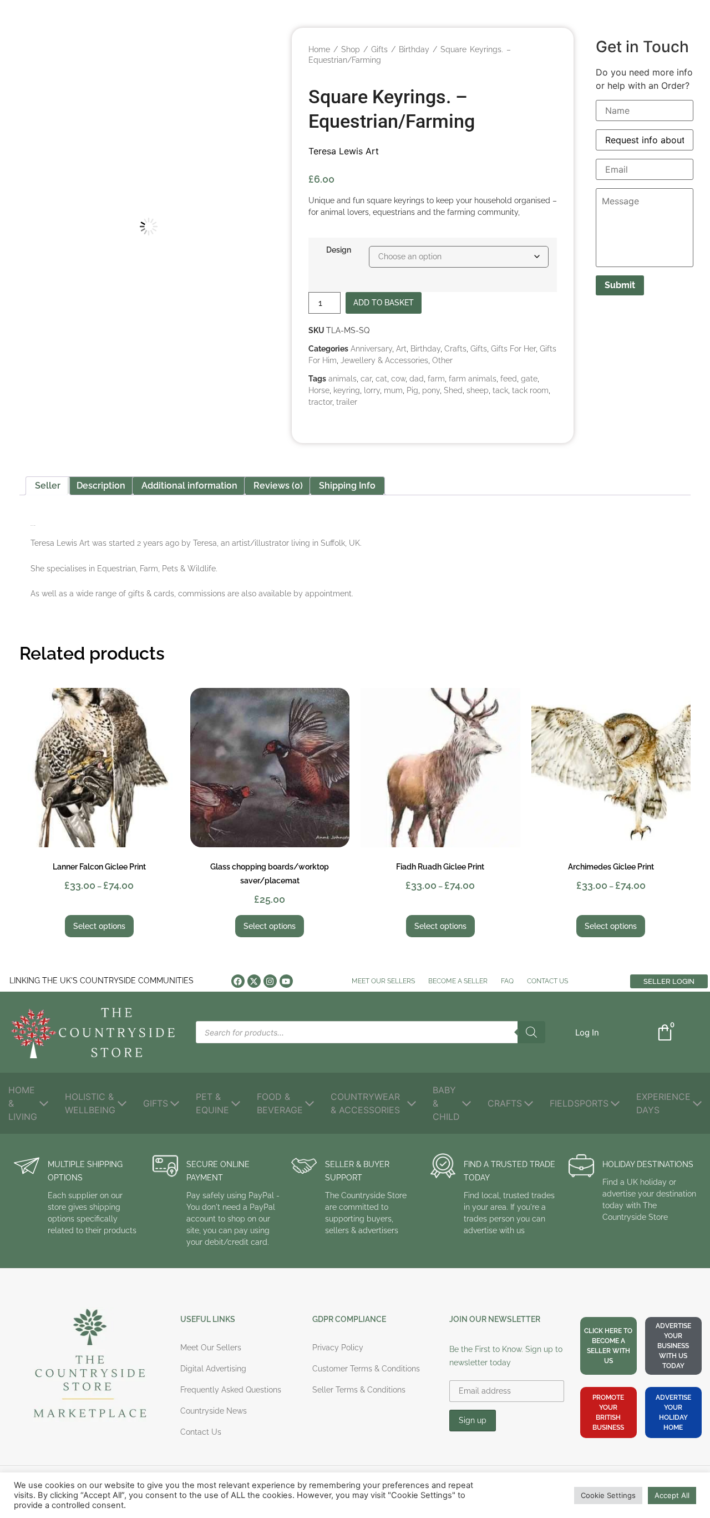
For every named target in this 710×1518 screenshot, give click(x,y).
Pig (412, 390)
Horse (318, 390)
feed (508, 378)
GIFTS (155, 1103)
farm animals (472, 378)
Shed (453, 390)
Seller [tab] (47, 485)
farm (436, 378)
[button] (262, 52)
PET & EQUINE (212, 1103)
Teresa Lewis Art (343, 151)
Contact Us (547, 981)
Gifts (379, 49)
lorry (372, 390)
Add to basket (383, 302)
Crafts (455, 348)
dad (416, 378)
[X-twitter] (254, 981)
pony (431, 390)
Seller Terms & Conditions (358, 1389)
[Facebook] (238, 981)
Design (338, 250)
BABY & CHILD (446, 1103)
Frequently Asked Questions (230, 1389)
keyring (346, 390)
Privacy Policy (337, 1347)
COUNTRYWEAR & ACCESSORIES (365, 1103)
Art (401, 348)
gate (529, 378)
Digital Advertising (213, 1368)
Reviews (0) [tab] (278, 485)
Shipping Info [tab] (347, 485)
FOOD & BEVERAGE (280, 1103)
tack (500, 390)
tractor (320, 402)
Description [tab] (101, 485)
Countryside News (213, 1410)
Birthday (414, 49)
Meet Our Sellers (383, 981)
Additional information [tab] (189, 485)
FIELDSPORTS (579, 1103)
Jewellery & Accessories (384, 360)
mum (393, 390)
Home (319, 49)
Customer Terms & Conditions (366, 1368)
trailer (346, 402)
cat (381, 378)
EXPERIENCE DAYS (663, 1103)
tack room (530, 390)
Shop (350, 49)
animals (342, 378)
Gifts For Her (513, 348)
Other (442, 360)
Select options (99, 926)
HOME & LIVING (22, 1103)
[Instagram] (270, 981)
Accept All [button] (672, 1495)
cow (398, 378)
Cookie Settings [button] (608, 1495)
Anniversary (371, 348)
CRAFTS (505, 1103)
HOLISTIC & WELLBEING (90, 1103)
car (366, 378)
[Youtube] (286, 981)
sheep (477, 390)
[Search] (531, 1032)
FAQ (507, 981)
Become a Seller (458, 981)
